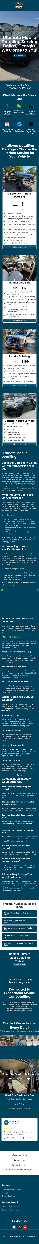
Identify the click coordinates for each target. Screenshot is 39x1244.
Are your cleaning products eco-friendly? (16, 936)
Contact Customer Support (11, 1210)
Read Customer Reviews (10, 1207)
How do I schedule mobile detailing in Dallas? (18, 944)
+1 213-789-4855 (21, 1165)
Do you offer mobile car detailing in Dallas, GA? (17, 913)
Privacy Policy (6, 1193)
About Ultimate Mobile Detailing (12, 1189)
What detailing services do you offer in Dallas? (19, 921)
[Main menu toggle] (35, 6)
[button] (2, 1041)
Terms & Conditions (8, 1196)
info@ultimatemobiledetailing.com (21, 1169)
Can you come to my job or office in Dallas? (18, 929)
